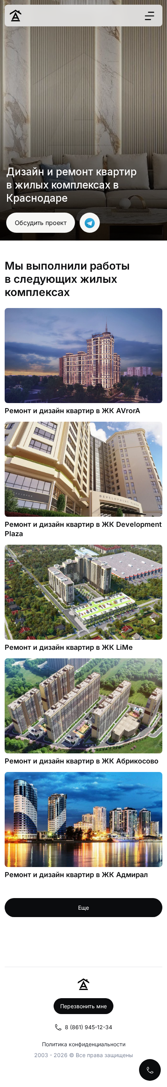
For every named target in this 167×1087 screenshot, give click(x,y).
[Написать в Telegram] (90, 223)
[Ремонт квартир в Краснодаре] (15, 15)
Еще (83, 907)
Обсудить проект (40, 223)
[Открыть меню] (149, 15)
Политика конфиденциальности (83, 1044)
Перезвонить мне (83, 1006)
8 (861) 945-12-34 (88, 1027)
